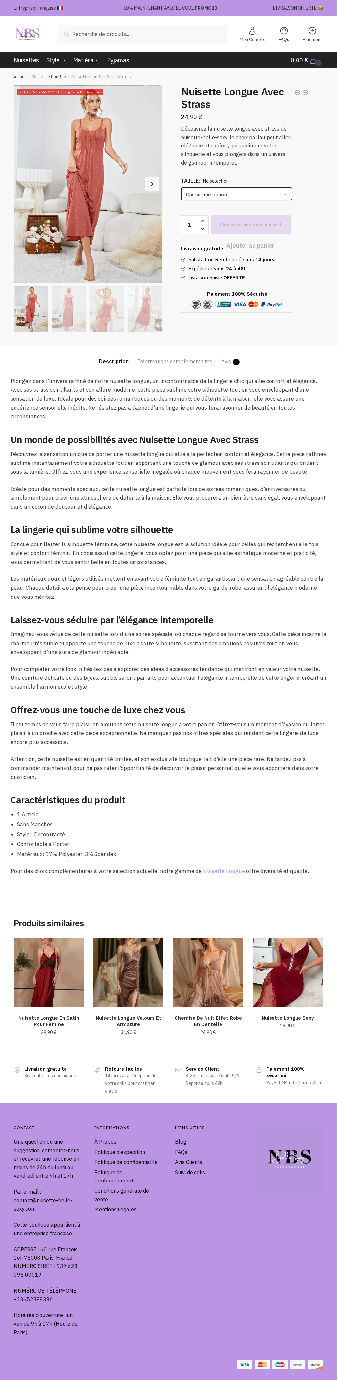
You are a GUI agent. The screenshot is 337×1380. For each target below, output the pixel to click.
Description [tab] (114, 361)
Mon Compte (253, 39)
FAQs (284, 39)
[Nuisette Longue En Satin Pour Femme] (49, 972)
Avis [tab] (226, 361)
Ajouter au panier (251, 224)
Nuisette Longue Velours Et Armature (128, 1021)
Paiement (312, 39)
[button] (152, 184)
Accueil (19, 77)
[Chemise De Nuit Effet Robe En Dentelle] (208, 972)
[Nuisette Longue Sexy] (288, 972)
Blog (180, 1141)
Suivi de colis (190, 1172)
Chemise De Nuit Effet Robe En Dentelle (208, 1021)
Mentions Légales (115, 1209)
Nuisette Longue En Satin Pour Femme (48, 1021)
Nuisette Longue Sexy (288, 1018)
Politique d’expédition (119, 1152)
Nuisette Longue (49, 77)
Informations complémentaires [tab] (175, 361)
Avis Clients (188, 1162)
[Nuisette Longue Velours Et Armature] (128, 972)
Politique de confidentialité (126, 1162)
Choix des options (49, 1047)
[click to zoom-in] (88, 184)
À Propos (105, 1141)
